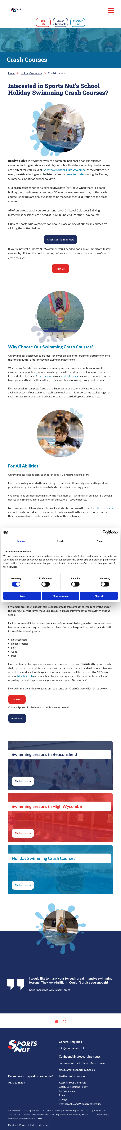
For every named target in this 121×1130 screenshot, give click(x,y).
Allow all (99, 596)
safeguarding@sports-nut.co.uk (77, 1069)
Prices (62, 1095)
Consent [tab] (21, 541)
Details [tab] (60, 541)
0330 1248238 (16, 1082)
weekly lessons (69, 376)
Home (11, 73)
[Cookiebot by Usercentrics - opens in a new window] (105, 532)
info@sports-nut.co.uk (72, 1048)
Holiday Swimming (31, 73)
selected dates (76, 174)
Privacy (63, 1099)
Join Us (43, 22)
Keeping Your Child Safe (72, 1082)
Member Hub (78, 22)
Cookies (12, 1125)
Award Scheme (44, 376)
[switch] (45, 584)
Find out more (23, 781)
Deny (22, 596)
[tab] (56, 1021)
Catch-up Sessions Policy (73, 1086)
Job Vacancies (67, 1091)
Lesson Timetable (60, 22)
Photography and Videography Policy (80, 1103)
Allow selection (60, 596)
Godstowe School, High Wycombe (64, 169)
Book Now (17, 718)
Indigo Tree (43, 1125)
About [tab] (100, 541)
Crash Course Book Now (60, 239)
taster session (105, 508)
